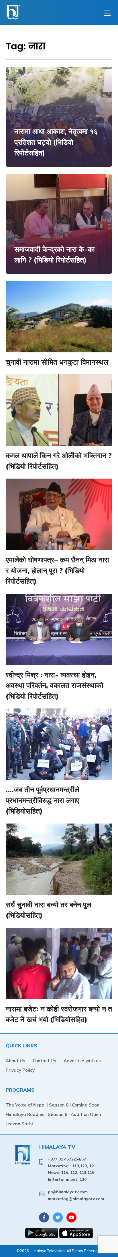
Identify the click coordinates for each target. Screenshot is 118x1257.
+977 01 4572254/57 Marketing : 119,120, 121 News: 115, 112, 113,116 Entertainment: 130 (72, 1169)
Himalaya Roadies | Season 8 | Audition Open (53, 1114)
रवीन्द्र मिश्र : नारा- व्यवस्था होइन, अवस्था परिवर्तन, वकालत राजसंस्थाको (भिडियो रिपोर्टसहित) (54, 685)
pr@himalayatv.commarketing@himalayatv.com (76, 1195)
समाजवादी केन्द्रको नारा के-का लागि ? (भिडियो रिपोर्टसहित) (54, 254)
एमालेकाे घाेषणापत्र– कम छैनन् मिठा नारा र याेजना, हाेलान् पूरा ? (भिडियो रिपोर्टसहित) (57, 570)
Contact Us (44, 1060)
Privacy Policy (20, 1070)
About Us (15, 1060)
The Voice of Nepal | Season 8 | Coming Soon (52, 1105)
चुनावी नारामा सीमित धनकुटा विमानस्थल (57, 362)
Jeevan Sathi (19, 1124)
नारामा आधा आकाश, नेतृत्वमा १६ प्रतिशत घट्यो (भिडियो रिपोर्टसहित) (56, 142)
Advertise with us (82, 1060)
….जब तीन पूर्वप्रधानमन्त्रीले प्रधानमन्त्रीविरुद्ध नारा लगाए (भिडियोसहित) (42, 800)
